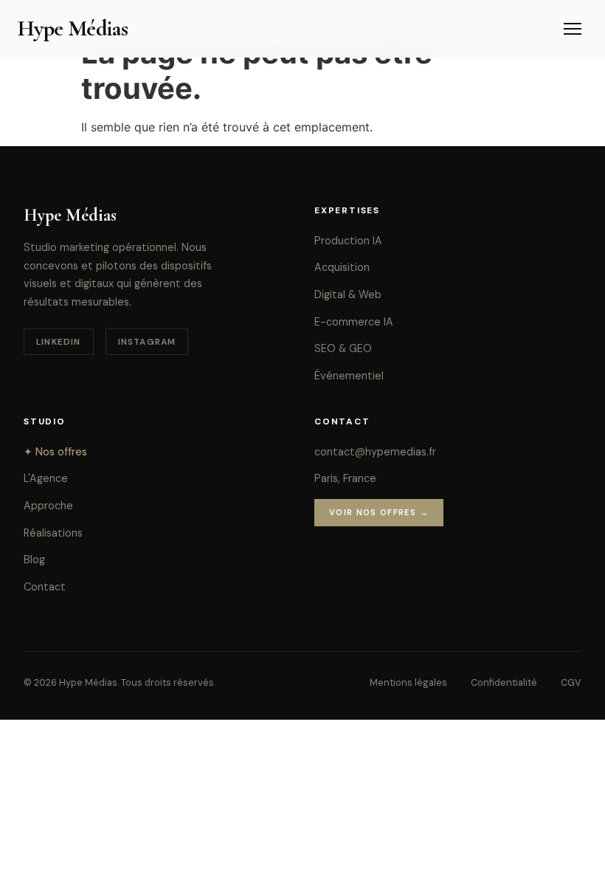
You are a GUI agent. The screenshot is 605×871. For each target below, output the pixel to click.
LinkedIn (58, 342)
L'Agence (46, 478)
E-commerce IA (353, 321)
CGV (571, 682)
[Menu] (572, 29)
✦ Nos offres (55, 451)
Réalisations (53, 533)
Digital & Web (347, 294)
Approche (48, 505)
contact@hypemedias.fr (375, 451)
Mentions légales (408, 682)
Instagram (147, 342)
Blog (34, 559)
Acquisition (342, 267)
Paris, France (345, 478)
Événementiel (349, 375)
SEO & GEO (343, 348)
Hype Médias (73, 28)
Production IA (348, 240)
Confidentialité (504, 682)
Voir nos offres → (379, 512)
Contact (45, 586)
